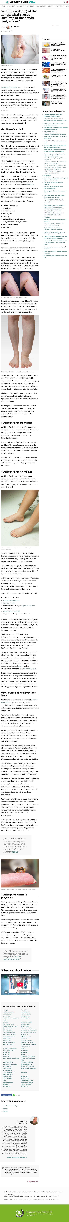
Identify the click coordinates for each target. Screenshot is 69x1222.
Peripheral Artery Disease (28, 1056)
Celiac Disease (25, 1026)
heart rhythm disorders (11, 611)
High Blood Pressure (27, 1042)
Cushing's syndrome (9, 1032)
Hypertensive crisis (8, 1044)
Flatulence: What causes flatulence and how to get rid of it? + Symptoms (58, 90)
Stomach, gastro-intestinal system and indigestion (55, 247)
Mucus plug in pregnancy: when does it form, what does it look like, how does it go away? (59, 57)
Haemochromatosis (9, 1042)
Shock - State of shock (27, 1066)
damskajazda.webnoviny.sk (11, 1106)
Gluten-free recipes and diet (52, 156)
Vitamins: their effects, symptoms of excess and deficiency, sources (54, 210)
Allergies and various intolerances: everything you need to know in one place (55, 119)
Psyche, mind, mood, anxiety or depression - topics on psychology (53, 228)
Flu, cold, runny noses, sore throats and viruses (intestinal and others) (55, 146)
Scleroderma (24, 1086)
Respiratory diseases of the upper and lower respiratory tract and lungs (54, 233)
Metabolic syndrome (27, 1082)
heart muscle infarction (11, 600)
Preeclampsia (7, 1086)
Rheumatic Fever (8, 1066)
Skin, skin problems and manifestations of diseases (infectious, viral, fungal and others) (55, 242)
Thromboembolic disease (28, 1068)
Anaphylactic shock (8, 1012)
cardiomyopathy (9, 603)
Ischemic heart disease (9, 1048)
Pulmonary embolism (27, 1062)
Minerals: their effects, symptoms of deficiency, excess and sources (54, 213)
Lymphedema (25, 1052)
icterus (20, 666)
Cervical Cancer (7, 1028)
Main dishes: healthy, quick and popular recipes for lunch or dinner (55, 172)
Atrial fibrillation (25, 1018)
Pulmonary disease (26, 1028)
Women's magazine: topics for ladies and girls (55, 256)
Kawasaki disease (8, 1082)
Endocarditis (24, 1034)
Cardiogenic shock (8, 1024)
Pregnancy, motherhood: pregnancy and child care (55, 220)
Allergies (5, 1010)
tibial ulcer (30, 184)
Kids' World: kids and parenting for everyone (53, 183)
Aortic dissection (26, 1014)
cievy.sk (5, 1108)
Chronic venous (7, 1030)
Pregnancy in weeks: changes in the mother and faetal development (54, 224)
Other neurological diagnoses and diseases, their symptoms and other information (54, 200)
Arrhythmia (6, 1016)
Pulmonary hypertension (10, 1064)
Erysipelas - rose (25, 1036)
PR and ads (47, 217)
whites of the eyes (29, 669)
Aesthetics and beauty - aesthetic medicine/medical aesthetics (53, 115)
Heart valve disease (26, 1040)
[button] (2, 2)
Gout (4, 1080)
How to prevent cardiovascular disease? (58, 50)
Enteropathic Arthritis (9, 1036)
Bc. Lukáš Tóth (15, 26)
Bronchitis (6, 1022)
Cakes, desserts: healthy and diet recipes (55, 165)
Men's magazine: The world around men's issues (55, 192)
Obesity (23, 1054)
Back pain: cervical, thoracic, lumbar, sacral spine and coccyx (54, 124)
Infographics (47, 175)
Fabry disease (7, 1038)
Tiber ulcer (24, 1072)
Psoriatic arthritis (8, 1062)
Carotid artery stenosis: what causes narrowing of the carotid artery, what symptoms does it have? (59, 84)
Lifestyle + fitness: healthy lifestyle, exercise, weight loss (53, 187)
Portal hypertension (26, 1084)
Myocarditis (6, 1054)
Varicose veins (7, 1076)
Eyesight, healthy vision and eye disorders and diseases (55, 137)
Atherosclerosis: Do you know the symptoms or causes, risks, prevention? (58, 71)
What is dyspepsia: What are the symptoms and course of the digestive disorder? (59, 97)
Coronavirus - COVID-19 (50, 131)
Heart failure (24, 1038)
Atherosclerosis (25, 1016)
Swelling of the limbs (9, 87)
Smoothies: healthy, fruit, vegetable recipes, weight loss (56, 158)
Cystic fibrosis (25, 1078)
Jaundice (23, 1048)
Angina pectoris (25, 1012)
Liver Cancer (24, 1050)
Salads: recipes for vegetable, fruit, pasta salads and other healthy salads (55, 168)
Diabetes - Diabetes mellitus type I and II (55, 134)
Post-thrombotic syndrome (11, 1058)
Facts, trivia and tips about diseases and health (55, 142)
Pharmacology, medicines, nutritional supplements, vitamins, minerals (54, 206)
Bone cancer (24, 1076)
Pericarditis (6, 1056)
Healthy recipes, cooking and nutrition (54, 154)
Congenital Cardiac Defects (29, 1030)
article (15, 852)
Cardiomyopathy (25, 1024)
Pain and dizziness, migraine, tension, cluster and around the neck (54, 196)
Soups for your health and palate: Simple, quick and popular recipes (55, 162)
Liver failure (6, 1052)
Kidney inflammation (9, 1050)
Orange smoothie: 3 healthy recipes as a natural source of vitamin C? (58, 44)
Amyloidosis (24, 1010)
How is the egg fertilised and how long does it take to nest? (58, 64)
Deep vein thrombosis (9, 1034)
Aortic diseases (7, 1014)
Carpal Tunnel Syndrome (10, 1026)
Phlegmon (6, 1084)
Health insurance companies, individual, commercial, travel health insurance (55, 150)
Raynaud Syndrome (26, 1064)
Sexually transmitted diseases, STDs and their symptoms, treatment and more (55, 237)
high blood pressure (28, 606)
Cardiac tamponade (26, 1022)
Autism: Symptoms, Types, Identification (57, 102)
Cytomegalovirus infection (28, 1032)
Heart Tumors (7, 1040)
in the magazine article (12, 957)
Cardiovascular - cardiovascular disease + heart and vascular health (56, 128)
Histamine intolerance (27, 1080)
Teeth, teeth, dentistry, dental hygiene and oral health (55, 252)
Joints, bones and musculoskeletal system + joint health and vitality (56, 178)
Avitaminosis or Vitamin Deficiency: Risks (58, 76)
